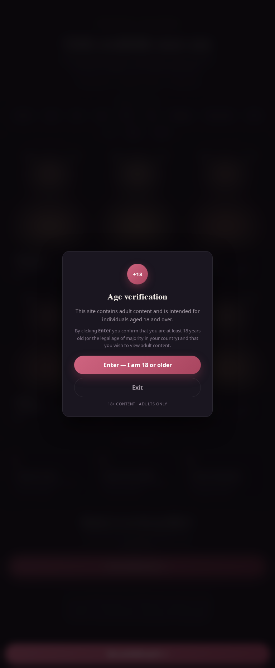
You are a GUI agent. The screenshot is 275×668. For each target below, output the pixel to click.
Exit (137, 387)
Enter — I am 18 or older (137, 365)
